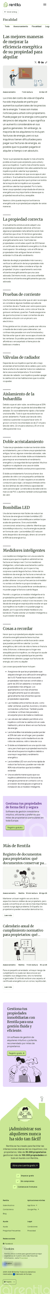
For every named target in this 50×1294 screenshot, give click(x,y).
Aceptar (9, 1263)
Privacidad (23, 1258)
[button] (9, 1281)
